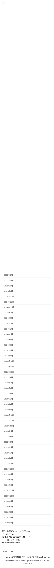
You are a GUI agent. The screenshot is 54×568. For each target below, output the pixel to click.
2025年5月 (8, 275)
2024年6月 (8, 329)
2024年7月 (8, 323)
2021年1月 (8, 485)
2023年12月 (9, 361)
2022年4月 (8, 458)
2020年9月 (8, 501)
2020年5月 (8, 523)
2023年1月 (8, 410)
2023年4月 (8, 404)
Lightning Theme (32, 561)
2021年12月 (9, 469)
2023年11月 (9, 366)
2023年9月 (8, 377)
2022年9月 (8, 431)
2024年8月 (8, 318)
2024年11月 (9, 302)
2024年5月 (8, 334)
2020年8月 (8, 507)
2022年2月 (8, 463)
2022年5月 (8, 453)
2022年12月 (9, 415)
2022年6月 (8, 447)
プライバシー (7, 551)
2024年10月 (9, 307)
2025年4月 (8, 280)
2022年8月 (8, 437)
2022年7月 (8, 442)
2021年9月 (8, 474)
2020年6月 (8, 517)
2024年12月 (9, 296)
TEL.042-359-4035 (11, 540)
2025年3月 (8, 286)
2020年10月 (9, 496)
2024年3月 (8, 345)
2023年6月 (8, 393)
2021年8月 (8, 480)
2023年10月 (9, 372)
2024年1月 (8, 356)
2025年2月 (8, 291)
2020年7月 (8, 512)
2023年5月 (8, 399)
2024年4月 (8, 340)
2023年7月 (8, 388)
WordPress (18, 561)
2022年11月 (9, 420)
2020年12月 (9, 490)
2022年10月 (9, 426)
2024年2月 (8, 350)
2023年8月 (8, 383)
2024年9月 (8, 313)
